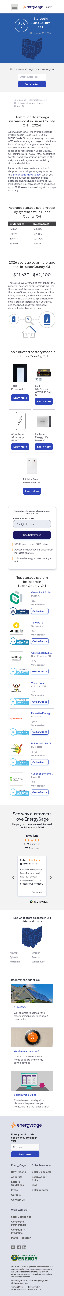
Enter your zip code (23, 518)
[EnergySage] (26, 1127)
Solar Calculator (41, 1171)
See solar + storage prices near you (32, 69)
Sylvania (14, 957)
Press (14, 1189)
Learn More (20, 397)
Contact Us (18, 1199)
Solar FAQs (20, 1007)
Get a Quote (39, 611)
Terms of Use (17, 1287)
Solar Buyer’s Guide (25, 1094)
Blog (35, 1184)
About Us (16, 1176)
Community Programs (18, 1231)
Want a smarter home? (26, 1051)
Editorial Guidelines (17, 1183)
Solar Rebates (40, 1189)
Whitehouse (38, 961)
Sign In (49, 6)
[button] (13, 877)
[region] (32, 878)
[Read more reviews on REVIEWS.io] (39, 901)
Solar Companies (21, 1216)
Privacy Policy (34, 1287)
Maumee (14, 952)
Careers (16, 1194)
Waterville (15, 961)
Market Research (21, 1237)
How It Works (18, 1171)
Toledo (36, 957)
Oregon (36, 952)
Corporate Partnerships (18, 1223)
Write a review (38, 604)
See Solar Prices (32, 534)
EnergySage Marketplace (27, 174)
